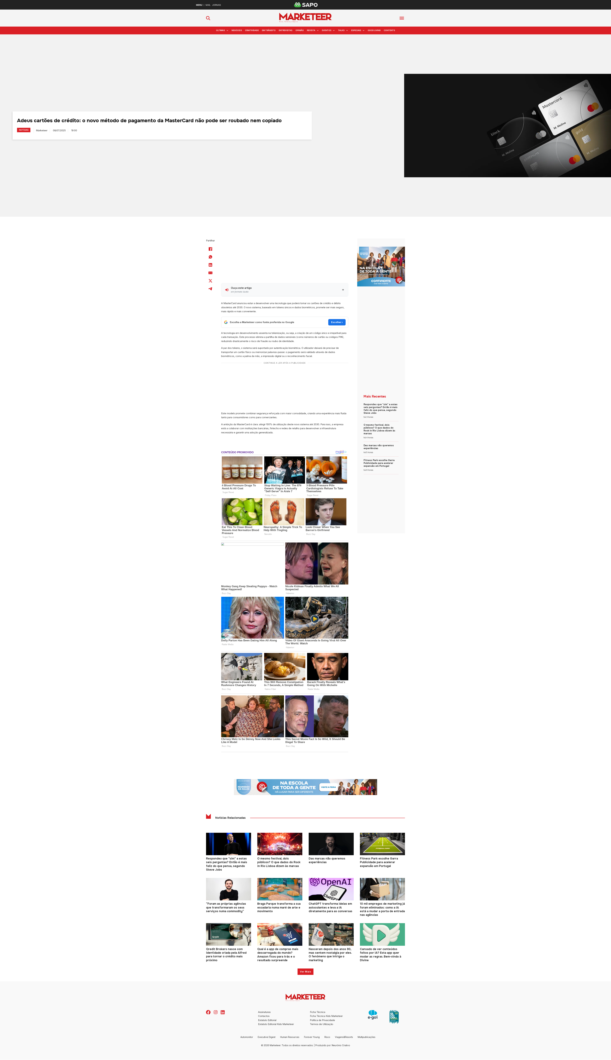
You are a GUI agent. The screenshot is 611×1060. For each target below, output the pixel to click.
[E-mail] (210, 273)
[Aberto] (402, 18)
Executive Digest (266, 1037)
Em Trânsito (269, 30)
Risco (327, 1037)
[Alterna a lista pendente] (227, 30)
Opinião (299, 30)
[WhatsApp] (210, 257)
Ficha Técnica (317, 1012)
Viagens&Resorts (344, 1037)
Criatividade (252, 30)
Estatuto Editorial (267, 1020)
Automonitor (246, 1037)
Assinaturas (264, 1012)
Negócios (237, 30)
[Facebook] (210, 249)
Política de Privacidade (322, 1020)
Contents (389, 30)
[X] (210, 281)
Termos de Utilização (321, 1024)
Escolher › (337, 322)
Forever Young (312, 1037)
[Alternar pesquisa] (208, 18)
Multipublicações (366, 1037)
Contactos (264, 1016)
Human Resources (289, 1037)
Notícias (23, 130)
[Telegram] (210, 288)
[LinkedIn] (210, 265)
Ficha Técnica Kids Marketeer (326, 1016)
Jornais (216, 5)
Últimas (220, 30)
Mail (208, 5)
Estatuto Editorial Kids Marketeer (276, 1024)
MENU (199, 5)
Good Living (374, 30)
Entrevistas (285, 30)
